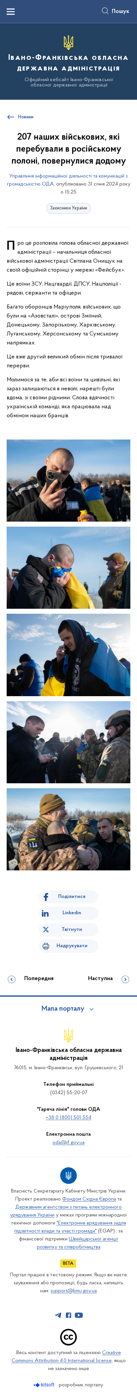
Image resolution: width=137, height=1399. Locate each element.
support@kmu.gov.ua (74, 1291)
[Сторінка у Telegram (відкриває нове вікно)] (58, 1315)
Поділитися (71, 896)
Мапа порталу (63, 1009)
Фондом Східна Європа (89, 1199)
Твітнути (72, 929)
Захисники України (68, 208)
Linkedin (72, 913)
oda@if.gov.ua (68, 1142)
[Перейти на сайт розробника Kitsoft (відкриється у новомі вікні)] (45, 1384)
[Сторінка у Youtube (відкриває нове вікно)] (79, 1315)
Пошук (120, 12)
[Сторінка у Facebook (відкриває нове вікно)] (68, 1315)
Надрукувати (72, 946)
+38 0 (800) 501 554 (68, 1117)
